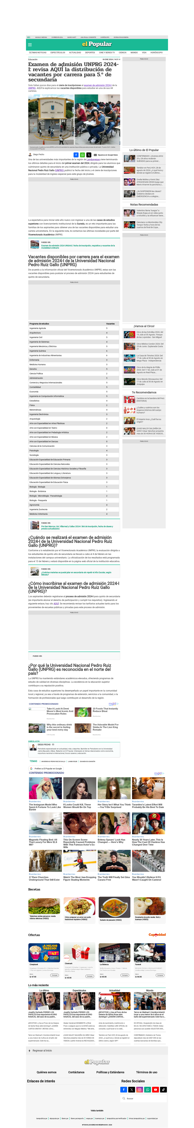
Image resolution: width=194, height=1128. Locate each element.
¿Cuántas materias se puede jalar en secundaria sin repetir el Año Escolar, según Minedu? (76, 573)
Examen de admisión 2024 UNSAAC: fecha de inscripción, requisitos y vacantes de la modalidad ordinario (78, 246)
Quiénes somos (46, 1072)
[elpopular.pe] (97, 47)
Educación (32, 59)
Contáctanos (76, 1072)
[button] (30, 44)
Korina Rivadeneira (121, 37)
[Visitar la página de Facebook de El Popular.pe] (123, 1089)
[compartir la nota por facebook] (76, 155)
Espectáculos (58, 52)
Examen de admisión (87, 761)
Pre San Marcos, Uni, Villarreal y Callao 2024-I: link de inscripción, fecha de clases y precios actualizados (77, 527)
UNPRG (32, 88)
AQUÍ (56, 603)
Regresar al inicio (42, 1050)
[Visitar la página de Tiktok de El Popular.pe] (163, 1089)
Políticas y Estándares (110, 1072)
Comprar (54, 975)
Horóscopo (105, 37)
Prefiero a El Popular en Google (48, 768)
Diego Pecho (38, 154)
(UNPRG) (59, 170)
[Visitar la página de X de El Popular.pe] (131, 1089)
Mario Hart (71, 37)
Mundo (134, 52)
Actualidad (75, 52)
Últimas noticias (37, 52)
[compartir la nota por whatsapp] (82, 155)
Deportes (90, 52)
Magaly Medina (41, 37)
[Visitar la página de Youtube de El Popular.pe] (155, 1089)
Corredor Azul (57, 37)
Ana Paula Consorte (88, 37)
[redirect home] (97, 1062)
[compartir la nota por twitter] (88, 155)
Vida (144, 52)
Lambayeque (93, 159)
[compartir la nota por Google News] (106, 155)
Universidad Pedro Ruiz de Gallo (53, 761)
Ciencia (122, 52)
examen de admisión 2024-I (98, 85)
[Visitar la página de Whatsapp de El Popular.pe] (147, 1089)
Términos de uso (146, 1072)
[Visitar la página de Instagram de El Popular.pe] (139, 1089)
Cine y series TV (107, 52)
